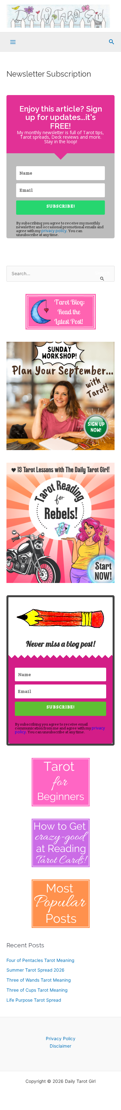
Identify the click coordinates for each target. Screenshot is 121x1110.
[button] (112, 42)
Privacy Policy (61, 1038)
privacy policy (53, 230)
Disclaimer (60, 1046)
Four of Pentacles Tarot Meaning (40, 960)
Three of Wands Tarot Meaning (38, 980)
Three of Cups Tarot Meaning (36, 990)
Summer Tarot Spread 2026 (35, 970)
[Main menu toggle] (13, 42)
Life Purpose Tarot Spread (33, 1000)
